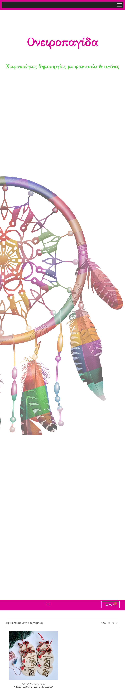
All (117, 623)
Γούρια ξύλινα (27, 684)
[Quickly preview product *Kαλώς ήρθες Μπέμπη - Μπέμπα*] (59, 637)
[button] (48, 604)
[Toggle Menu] (119, 4)
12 (109, 623)
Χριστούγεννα (40, 684)
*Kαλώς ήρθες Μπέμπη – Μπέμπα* (33, 686)
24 (113, 623)
